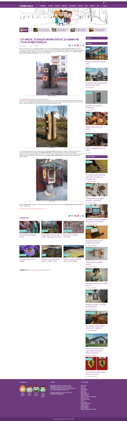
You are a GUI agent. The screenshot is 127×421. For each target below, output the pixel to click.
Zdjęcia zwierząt (85, 395)
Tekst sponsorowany (92, 181)
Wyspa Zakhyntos (85, 408)
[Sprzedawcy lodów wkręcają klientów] (29, 227)
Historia (57, 6)
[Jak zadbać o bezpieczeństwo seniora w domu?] (97, 274)
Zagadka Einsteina (85, 394)
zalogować (34, 270)
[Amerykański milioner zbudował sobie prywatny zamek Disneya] (97, 74)
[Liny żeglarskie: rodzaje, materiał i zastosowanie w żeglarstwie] (97, 317)
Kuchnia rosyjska (84, 405)
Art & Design (72, 6)
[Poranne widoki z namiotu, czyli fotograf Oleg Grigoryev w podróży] (51, 227)
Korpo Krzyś (90, 110)
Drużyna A (83, 387)
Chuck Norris (84, 385)
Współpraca (43, 2)
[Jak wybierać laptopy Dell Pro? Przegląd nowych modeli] (91, 30)
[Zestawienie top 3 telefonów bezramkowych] (97, 97)
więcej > (23, 395)
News (43, 255)
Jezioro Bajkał (84, 389)
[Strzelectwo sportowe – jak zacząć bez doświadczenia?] (97, 296)
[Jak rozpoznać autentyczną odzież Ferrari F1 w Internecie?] (97, 363)
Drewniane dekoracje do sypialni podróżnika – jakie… (62, 30)
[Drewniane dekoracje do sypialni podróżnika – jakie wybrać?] (54, 30)
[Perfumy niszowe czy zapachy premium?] (97, 253)
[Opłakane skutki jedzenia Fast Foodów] (97, 118)
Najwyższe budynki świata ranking (88, 409)
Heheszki (92, 6)
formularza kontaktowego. (56, 394)
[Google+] (75, 45)
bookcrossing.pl (23, 100)
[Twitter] (72, 45)
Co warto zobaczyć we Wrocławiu (88, 396)
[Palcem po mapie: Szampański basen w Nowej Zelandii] (73, 251)
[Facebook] (69, 45)
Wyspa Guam (84, 392)
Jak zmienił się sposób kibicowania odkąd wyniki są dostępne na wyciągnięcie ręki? (96, 177)
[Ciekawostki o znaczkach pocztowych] (73, 227)
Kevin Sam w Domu (85, 399)
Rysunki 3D (83, 391)
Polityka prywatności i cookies (26, 2)
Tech (98, 6)
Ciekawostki (43, 6)
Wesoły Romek (91, 87)
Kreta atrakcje (84, 402)
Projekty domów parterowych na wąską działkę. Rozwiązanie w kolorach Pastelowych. (95, 351)
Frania (24, 45)
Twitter (103, 2)
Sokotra (82, 401)
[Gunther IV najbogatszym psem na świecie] (97, 139)
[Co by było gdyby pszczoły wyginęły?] (29, 251)
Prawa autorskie (36, 2)
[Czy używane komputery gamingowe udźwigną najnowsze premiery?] (72, 30)
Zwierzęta (64, 6)
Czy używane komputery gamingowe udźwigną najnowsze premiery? (81, 30)
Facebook (106, 2)
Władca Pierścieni (85, 398)
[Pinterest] (78, 45)
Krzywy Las (83, 388)
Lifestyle (80, 6)
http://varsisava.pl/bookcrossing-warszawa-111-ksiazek (32, 208)
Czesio (89, 152)
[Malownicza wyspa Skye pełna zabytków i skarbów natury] (51, 251)
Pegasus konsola (84, 406)
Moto (86, 6)
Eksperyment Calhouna (86, 403)
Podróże (50, 6)
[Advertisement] (51, 277)
